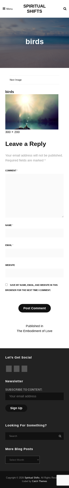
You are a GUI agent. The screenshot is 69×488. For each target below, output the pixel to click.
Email (9, 245)
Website (10, 265)
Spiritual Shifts (34, 9)
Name (9, 225)
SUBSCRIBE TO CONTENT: (23, 389)
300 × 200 (12, 132)
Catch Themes (39, 481)
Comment (11, 170)
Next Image (16, 80)
